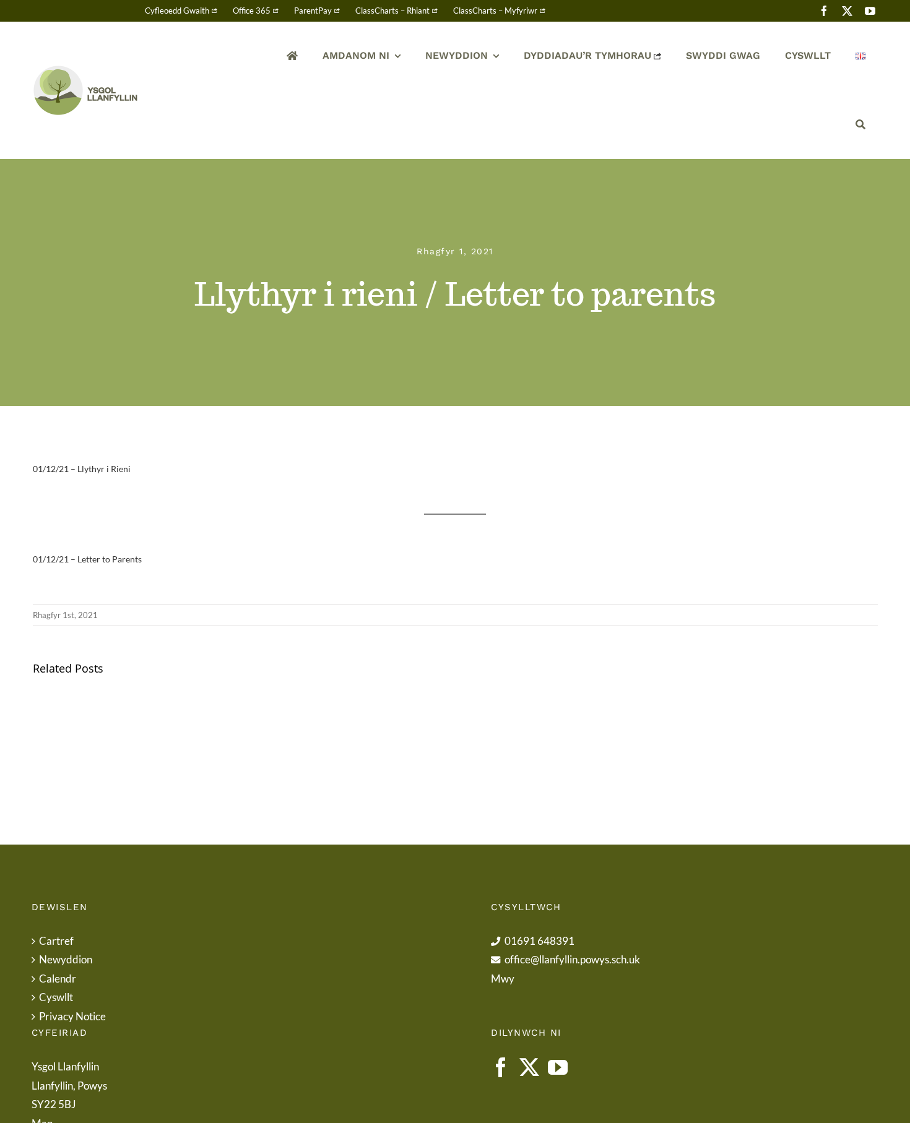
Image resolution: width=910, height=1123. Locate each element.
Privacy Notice (72, 1016)
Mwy (502, 978)
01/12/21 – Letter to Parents (87, 559)
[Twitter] (529, 1067)
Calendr (57, 978)
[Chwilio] (860, 124)
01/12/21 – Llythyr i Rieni (82, 469)
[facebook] (824, 11)
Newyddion (65, 959)
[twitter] (847, 11)
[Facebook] (501, 1067)
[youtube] (870, 11)
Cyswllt (56, 997)
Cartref (56, 940)
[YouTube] (558, 1067)
